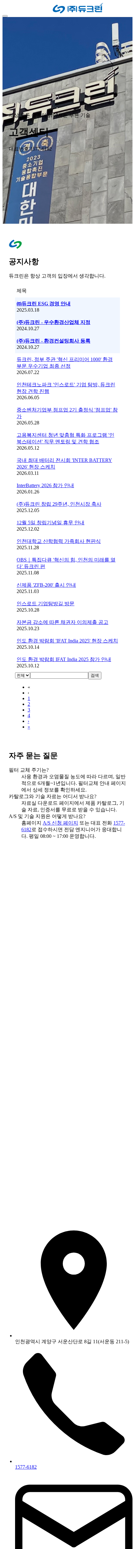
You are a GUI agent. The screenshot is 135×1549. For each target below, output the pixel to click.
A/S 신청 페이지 (60, 823)
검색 (95, 675)
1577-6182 (26, 1467)
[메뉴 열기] (5, 16)
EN (16, 8)
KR (8, 9)
